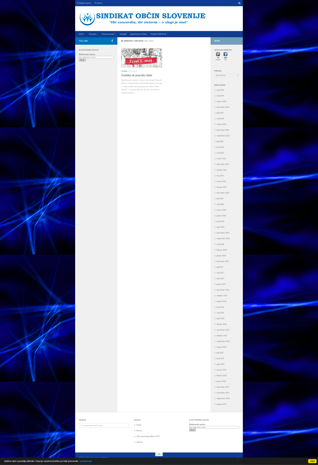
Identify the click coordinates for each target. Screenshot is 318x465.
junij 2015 (220, 358)
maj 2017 (220, 273)
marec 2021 (221, 181)
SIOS (81, 34)
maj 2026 (220, 90)
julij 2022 (220, 141)
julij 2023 (220, 113)
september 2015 (223, 341)
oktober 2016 (222, 296)
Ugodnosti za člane (138, 34)
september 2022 (223, 136)
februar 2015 (222, 375)
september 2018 (223, 238)
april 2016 (220, 318)
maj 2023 (220, 118)
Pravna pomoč (108, 34)
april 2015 (220, 364)
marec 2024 (221, 101)
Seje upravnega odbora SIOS (148, 436)
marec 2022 (221, 158)
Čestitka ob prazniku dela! (136, 75)
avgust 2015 (221, 347)
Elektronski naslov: (87, 54)
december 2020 (223, 193)
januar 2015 (221, 381)
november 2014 (223, 393)
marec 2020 (221, 210)
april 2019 (220, 227)
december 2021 (223, 164)
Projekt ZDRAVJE (158, 34)
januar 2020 (221, 216)
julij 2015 (220, 353)
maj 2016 (220, 313)
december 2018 (223, 233)
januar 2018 (221, 256)
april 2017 (220, 278)
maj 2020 (220, 204)
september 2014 (223, 398)
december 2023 (223, 107)
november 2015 (223, 330)
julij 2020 (220, 198)
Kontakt (123, 34)
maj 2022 (220, 153)
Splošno (139, 442)
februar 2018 (222, 250)
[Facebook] (112, 40)
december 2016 (223, 290)
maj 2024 (220, 96)
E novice (98, 3)
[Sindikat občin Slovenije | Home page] (142, 18)
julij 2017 (220, 267)
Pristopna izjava (84, 3)
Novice (139, 430)
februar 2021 (222, 187)
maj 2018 (220, 244)
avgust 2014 (221, 404)
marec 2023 (221, 124)
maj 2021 (220, 176)
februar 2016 (222, 324)
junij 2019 (220, 221)
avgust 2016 (221, 301)
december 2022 (223, 130)
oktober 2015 (222, 336)
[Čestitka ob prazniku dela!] (141, 58)
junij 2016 (220, 307)
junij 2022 (220, 147)
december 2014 (223, 387)
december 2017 (223, 261)
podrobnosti (86, 461)
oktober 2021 (222, 170)
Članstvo (93, 34)
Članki (124, 71)
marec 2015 (221, 370)
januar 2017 (221, 284)
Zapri (312, 461)
